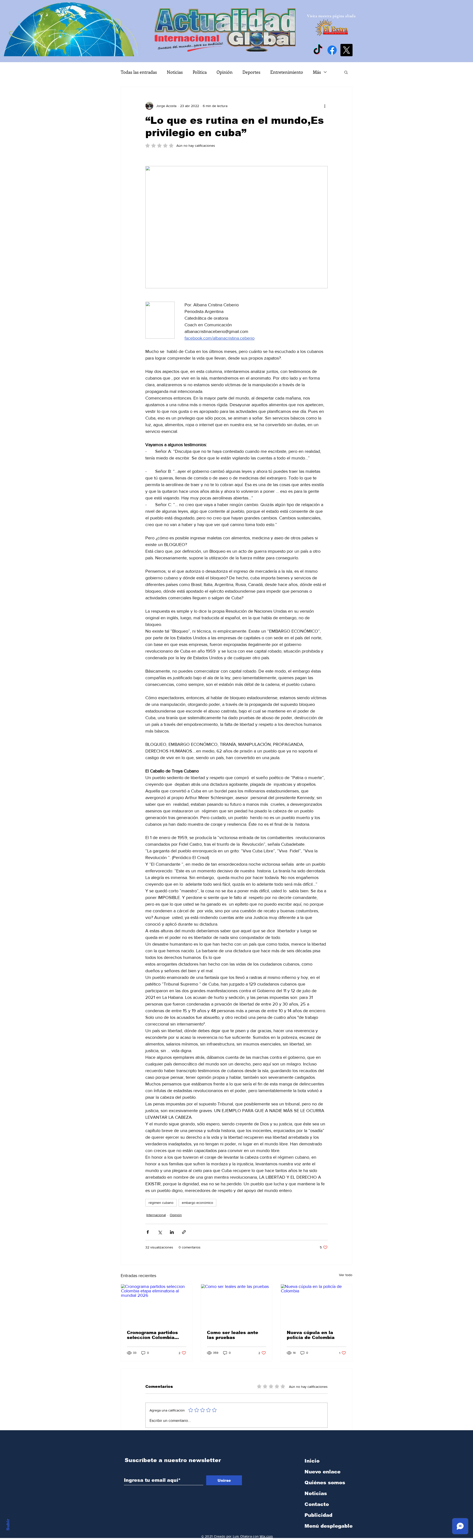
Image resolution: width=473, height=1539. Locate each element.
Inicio (312, 1461)
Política (200, 72)
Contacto (316, 1504)
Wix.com (266, 1536)
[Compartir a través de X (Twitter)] (159, 1232)
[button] (346, 72)
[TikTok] (318, 50)
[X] (346, 50)
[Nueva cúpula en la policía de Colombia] (316, 1304)
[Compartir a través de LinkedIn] (171, 1232)
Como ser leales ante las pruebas (232, 1335)
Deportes (251, 72)
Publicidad (318, 1515)
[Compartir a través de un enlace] (184, 1232)
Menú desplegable (328, 1526)
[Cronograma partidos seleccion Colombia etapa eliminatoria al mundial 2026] (156, 1304)
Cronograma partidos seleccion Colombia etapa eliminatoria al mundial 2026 (152, 1335)
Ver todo (345, 1275)
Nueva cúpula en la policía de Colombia (311, 1335)
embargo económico (197, 1203)
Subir (8, 1524)
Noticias (175, 72)
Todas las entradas (139, 72)
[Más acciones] (325, 106)
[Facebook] (332, 50)
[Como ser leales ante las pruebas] (236, 1304)
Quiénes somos (324, 1482)
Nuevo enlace (322, 1471)
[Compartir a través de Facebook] (147, 1232)
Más (317, 72)
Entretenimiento (286, 72)
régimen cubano (161, 1203)
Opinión (225, 72)
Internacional (156, 1215)
